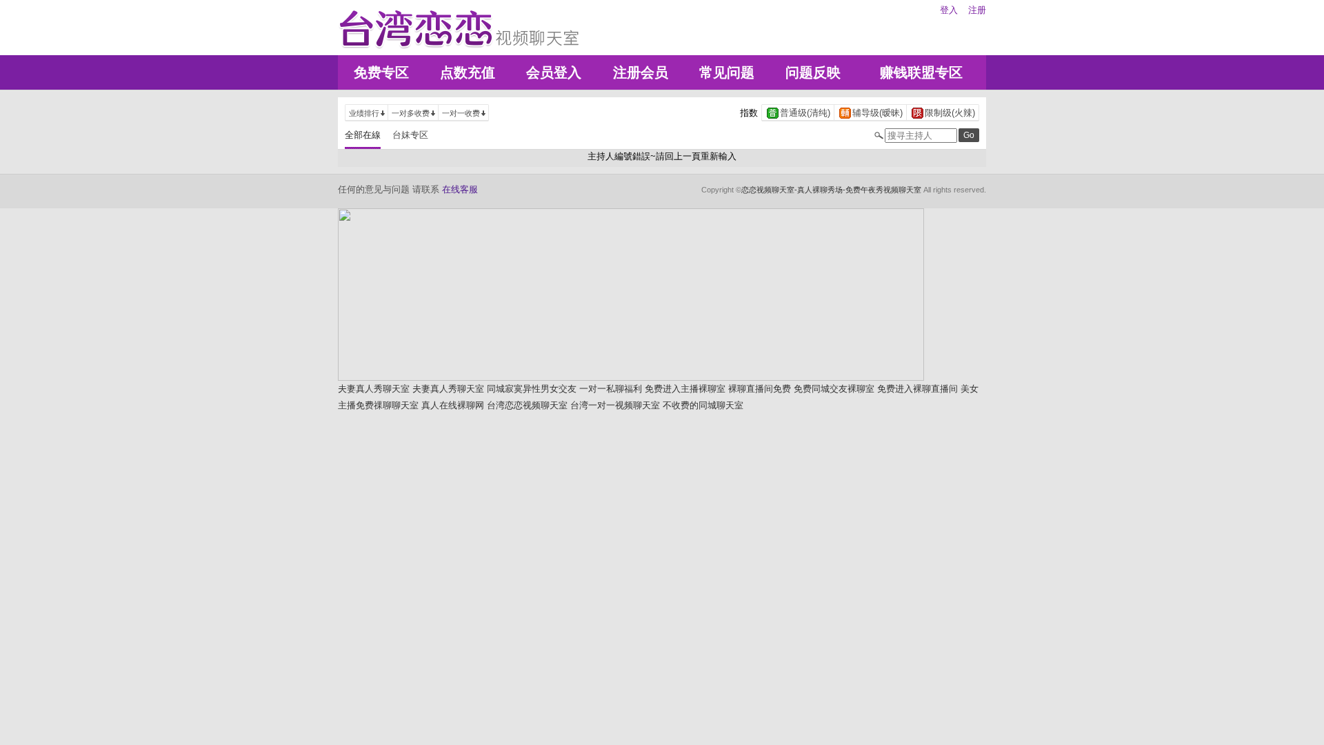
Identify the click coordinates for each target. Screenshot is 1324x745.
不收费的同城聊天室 (703, 405)
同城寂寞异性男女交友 (531, 389)
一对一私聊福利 (610, 389)
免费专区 (381, 72)
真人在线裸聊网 (452, 405)
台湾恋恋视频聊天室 (527, 405)
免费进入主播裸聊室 (685, 389)
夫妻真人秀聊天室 (374, 389)
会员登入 (553, 72)
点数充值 (467, 72)
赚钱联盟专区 (921, 72)
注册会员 (640, 72)
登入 (949, 10)
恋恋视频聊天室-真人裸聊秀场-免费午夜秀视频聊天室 (831, 190)
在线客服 (460, 189)
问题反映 (813, 72)
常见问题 (726, 72)
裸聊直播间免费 (759, 389)
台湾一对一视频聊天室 (615, 405)
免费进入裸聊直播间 (917, 389)
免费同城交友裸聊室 (834, 389)
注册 (977, 10)
